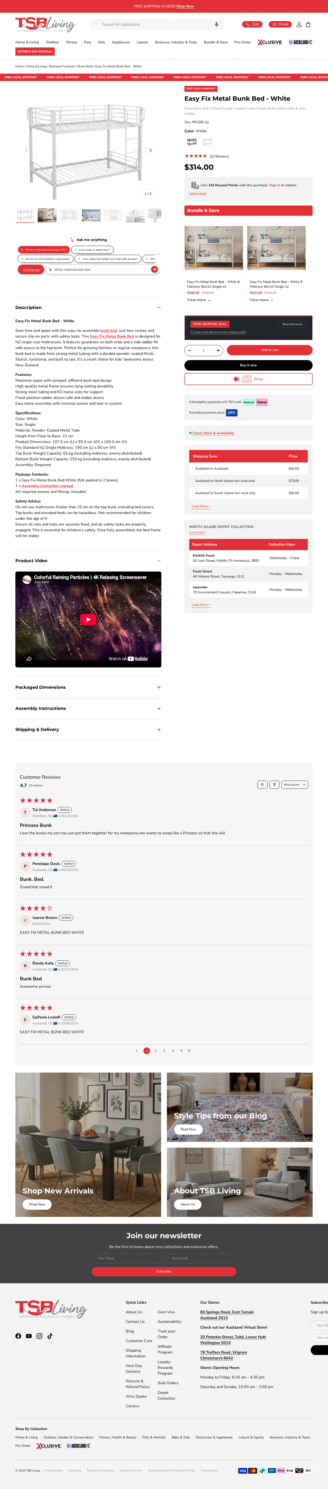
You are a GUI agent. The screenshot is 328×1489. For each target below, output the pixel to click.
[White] (207, 142)
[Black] (191, 142)
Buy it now (248, 365)
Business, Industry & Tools (176, 42)
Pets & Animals (154, 1437)
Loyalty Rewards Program (165, 1367)
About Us (188, 1204)
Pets (87, 42)
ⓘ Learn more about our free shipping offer (218, 332)
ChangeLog (209, 1470)
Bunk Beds (85, 66)
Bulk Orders (168, 1383)
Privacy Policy (53, 1470)
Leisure (142, 42)
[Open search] (262, 785)
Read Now (188, 1129)
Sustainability (169, 1321)
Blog (130, 1331)
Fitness (71, 42)
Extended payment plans (207, 412)
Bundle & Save (216, 42)
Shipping (75, 1470)
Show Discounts (292, 324)
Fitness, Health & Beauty (117, 1437)
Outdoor (52, 42)
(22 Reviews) (219, 156)
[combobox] (157, 24)
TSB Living (33, 1470)
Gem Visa (166, 1312)
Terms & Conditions (100, 1470)
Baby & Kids (181, 1437)
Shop (253, 379)
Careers (133, 1406)
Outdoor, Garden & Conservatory (68, 1437)
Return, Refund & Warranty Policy (171, 1470)
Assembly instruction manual (47, 486)
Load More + (201, 506)
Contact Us (135, 1321)
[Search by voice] (216, 24)
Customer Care (139, 1340)
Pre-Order (242, 42)
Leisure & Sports (251, 1437)
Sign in (275, 185)
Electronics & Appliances (214, 1437)
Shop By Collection (31, 1428)
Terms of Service (130, 1470)
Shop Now (185, 6)
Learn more (197, 532)
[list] (88, 150)
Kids (101, 42)
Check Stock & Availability (213, 433)
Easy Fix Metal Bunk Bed (112, 336)
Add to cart (269, 350)
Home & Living (27, 42)
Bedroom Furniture (62, 66)
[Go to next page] (190, 1050)
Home (19, 66)
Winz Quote (136, 1396)
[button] (308, 24)
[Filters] (274, 785)
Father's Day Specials (35, 51)
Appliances (121, 42)
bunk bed (108, 330)
